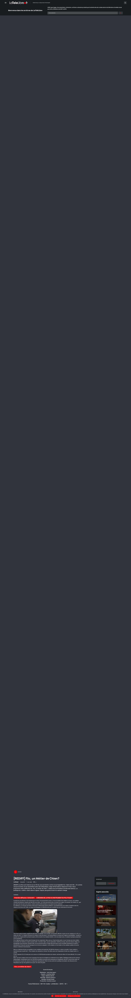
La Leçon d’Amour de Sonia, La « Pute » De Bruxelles (105, 911)
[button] (6, 3)
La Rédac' (16, 882)
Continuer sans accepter (60, 995)
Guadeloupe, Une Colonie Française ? (104, 934)
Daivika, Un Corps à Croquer (104, 946)
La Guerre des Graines (103, 923)
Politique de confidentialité (74, 995)
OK (52, 995)
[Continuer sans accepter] (129, 995)
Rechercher (99, 879)
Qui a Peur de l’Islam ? (102, 899)
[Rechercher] (120, 13)
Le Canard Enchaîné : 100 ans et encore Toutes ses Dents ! (105, 958)
